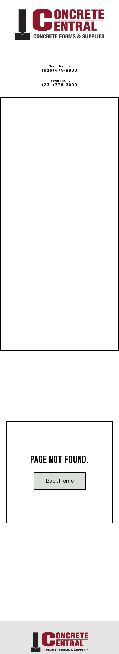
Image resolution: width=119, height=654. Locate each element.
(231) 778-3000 (59, 84)
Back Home (60, 481)
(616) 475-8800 (59, 70)
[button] (59, 52)
